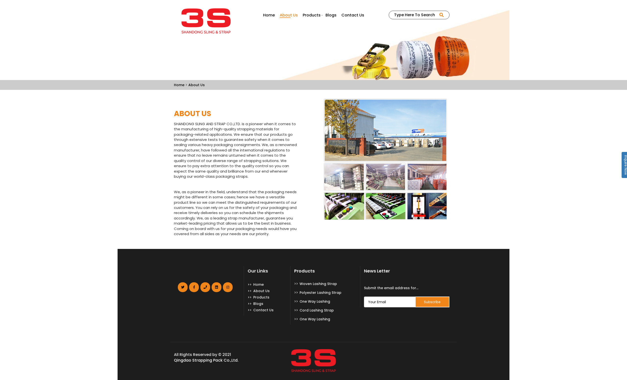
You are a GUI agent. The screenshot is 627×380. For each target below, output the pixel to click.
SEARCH (443, 13)
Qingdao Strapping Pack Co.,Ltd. (206, 360)
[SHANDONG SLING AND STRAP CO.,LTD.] (206, 21)
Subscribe (432, 301)
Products (312, 15)
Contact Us (352, 15)
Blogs (331, 15)
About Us (289, 15)
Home (269, 15)
